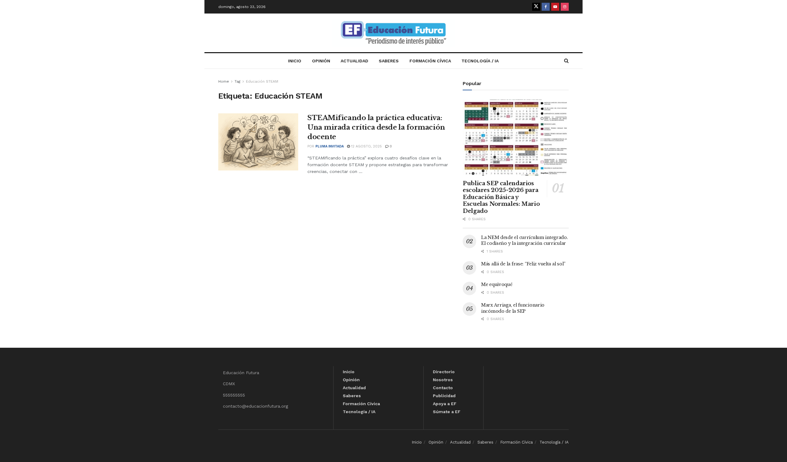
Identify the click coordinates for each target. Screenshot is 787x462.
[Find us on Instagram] (565, 7)
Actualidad (354, 60)
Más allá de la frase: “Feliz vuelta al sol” (523, 264)
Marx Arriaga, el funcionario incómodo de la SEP (512, 308)
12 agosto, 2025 (366, 146)
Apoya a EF (445, 403)
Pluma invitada (329, 146)
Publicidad (444, 395)
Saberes (389, 60)
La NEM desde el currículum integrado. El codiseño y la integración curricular (524, 240)
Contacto (443, 387)
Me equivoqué (496, 284)
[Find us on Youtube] (555, 7)
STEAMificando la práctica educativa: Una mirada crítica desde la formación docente (376, 127)
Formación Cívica (430, 60)
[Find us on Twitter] (536, 7)
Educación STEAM (262, 81)
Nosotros (443, 379)
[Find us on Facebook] (546, 7)
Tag (237, 81)
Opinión (321, 60)
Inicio (294, 60)
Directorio (444, 371)
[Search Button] (566, 61)
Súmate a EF (447, 411)
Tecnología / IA (480, 60)
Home (223, 81)
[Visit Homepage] (393, 33)
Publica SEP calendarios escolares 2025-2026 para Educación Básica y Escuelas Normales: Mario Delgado (501, 197)
